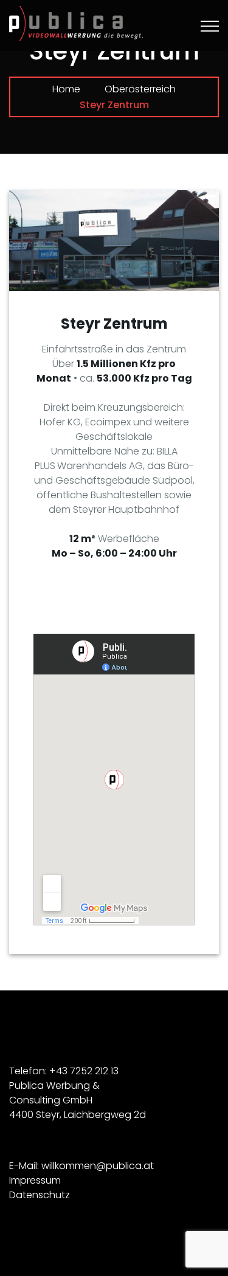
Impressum (35, 1180)
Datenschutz (39, 1195)
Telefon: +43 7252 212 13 (64, 1071)
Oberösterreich (140, 89)
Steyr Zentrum (114, 324)
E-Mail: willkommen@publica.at (81, 1166)
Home (66, 89)
